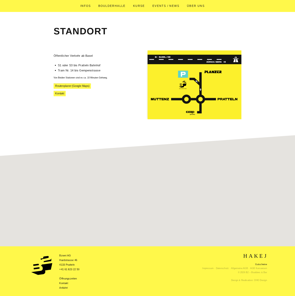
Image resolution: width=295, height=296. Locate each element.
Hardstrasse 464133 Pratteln (68, 260)
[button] (152, 185)
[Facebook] (250, 256)
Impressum (208, 268)
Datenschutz (222, 268)
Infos (85, 5)
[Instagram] (261, 256)
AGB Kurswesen (258, 268)
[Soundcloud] (245, 256)
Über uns (196, 5)
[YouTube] (256, 256)
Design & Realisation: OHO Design (249, 280)
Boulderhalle (112, 5)
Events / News (165, 5)
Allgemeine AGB (239, 268)
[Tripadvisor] (265, 256)
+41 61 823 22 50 (69, 269)
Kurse (139, 5)
